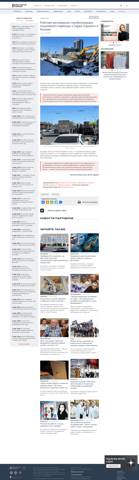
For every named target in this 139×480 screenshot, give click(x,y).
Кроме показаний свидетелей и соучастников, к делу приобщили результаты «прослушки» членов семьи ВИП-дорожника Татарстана (84, 304)
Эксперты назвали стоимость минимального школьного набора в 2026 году (24, 77)
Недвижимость (58, 11)
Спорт (112, 11)
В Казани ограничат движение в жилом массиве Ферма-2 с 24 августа (23, 169)
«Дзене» (71, 187)
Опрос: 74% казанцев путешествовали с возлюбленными (23, 117)
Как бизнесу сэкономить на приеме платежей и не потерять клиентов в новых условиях (54, 263)
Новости (38, 5)
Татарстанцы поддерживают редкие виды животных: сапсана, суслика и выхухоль (22, 277)
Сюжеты (74, 5)
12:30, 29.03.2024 (45, 33)
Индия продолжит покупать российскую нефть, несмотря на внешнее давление (22, 153)
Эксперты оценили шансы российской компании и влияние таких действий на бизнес (54, 389)
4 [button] (119, 42)
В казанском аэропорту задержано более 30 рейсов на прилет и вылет (22, 110)
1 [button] (111, 42)
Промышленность (43, 11)
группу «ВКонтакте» (79, 183)
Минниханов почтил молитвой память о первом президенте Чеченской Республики (23, 61)
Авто (69, 11)
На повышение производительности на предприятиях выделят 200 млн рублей (22, 201)
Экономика (28, 11)
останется (56, 154)
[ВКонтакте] (91, 17)
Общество (122, 11)
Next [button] (127, 32)
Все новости (30, 20)
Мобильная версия (77, 472)
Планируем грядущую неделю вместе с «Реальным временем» (84, 387)
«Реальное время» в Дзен (56, 210)
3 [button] (116, 42)
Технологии (88, 11)
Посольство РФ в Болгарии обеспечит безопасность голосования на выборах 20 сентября (23, 251)
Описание (120, 475)
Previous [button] (102, 32)
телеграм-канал (65, 183)
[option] (115, 32)
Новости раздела (24, 344)
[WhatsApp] (51, 202)
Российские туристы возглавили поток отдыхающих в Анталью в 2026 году (23, 141)
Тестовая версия (76, 475)
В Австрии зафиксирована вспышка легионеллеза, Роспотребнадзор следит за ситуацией (22, 101)
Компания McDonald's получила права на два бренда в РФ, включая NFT (23, 192)
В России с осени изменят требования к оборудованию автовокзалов (22, 85)
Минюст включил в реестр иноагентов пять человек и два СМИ (23, 260)
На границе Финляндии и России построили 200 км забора (24, 285)
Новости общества (24, 18)
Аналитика (17, 11)
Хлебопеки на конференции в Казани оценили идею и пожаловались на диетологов (83, 428)
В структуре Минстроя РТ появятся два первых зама (23, 209)
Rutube (63, 187)
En (127, 6)
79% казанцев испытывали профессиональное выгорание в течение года (22, 330)
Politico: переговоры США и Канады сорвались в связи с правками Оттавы (23, 28)
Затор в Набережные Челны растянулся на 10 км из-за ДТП (23, 237)
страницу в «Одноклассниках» (60, 185)
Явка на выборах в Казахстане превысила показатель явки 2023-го (24, 43)
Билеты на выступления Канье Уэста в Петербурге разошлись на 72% (22, 268)
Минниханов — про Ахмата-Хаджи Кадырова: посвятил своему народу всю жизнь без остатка (23, 49)
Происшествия (45, 338)
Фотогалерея (50, 5)
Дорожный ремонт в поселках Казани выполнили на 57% (24, 308)
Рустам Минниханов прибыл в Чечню (23, 135)
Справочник (63, 5)
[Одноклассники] (96, 17)
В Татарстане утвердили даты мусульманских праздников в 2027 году (22, 322)
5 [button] (121, 70)
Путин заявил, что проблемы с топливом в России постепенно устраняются (24, 36)
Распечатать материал (89, 202)
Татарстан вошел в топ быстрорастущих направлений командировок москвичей (24, 124)
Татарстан (55, 194)
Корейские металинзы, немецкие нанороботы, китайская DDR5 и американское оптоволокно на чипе (83, 262)
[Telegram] (56, 202)
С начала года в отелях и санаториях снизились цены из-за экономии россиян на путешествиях (24, 92)
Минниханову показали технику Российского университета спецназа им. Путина (23, 69)
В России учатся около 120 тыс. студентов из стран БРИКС (23, 244)
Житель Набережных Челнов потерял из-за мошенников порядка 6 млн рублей (23, 338)
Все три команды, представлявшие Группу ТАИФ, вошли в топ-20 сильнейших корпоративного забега (84, 347)
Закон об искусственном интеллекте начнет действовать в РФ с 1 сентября (23, 223)
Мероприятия (101, 11)
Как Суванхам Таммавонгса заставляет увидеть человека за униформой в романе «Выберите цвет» (53, 428)
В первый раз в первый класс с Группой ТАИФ (22, 230)
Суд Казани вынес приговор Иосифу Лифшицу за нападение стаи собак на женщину (23, 315)
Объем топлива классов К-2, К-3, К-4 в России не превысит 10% (22, 184)
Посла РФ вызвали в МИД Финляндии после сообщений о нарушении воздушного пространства (23, 292)
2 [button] (113, 42)
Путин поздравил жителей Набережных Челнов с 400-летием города (24, 301)
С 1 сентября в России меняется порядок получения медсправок (23, 177)
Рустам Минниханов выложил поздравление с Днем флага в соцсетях (23, 215)
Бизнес (77, 11)
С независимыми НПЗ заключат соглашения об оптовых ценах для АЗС (23, 161)
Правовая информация (121, 472)
